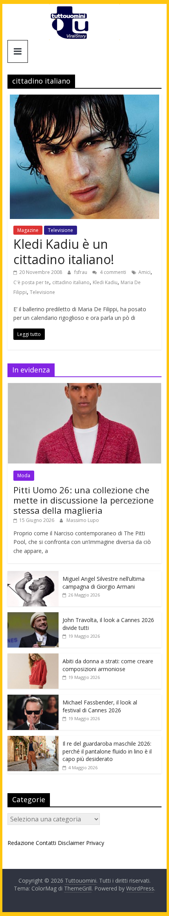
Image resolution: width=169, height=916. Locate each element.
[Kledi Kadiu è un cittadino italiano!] (84, 99)
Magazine (28, 230)
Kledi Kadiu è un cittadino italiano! (63, 251)
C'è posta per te (31, 282)
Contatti (46, 843)
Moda (23, 475)
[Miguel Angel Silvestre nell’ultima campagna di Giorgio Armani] (33, 575)
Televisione (60, 230)
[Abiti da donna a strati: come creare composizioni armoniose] (33, 657)
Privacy (95, 843)
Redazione (20, 843)
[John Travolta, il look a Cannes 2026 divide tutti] (33, 616)
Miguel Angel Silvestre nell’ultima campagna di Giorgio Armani (103, 582)
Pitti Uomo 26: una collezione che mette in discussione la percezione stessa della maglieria (83, 500)
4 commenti (112, 272)
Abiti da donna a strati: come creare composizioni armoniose (107, 665)
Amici (144, 272)
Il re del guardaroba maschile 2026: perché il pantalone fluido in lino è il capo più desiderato (107, 751)
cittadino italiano (71, 282)
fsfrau (81, 272)
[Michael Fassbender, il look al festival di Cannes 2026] (33, 699)
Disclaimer (71, 843)
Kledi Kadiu (105, 282)
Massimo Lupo (82, 520)
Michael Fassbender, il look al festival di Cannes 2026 (99, 706)
